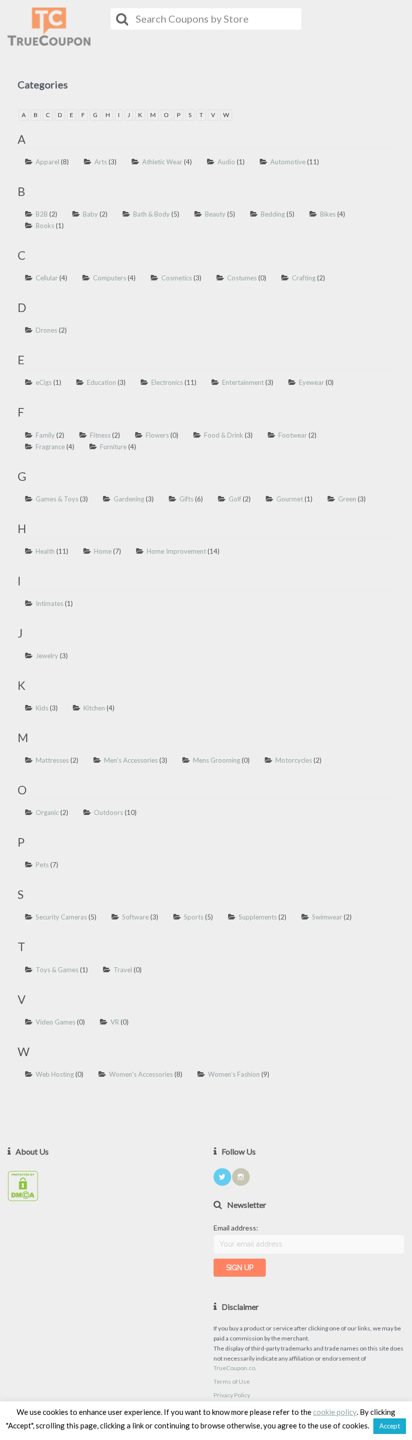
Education (101, 382)
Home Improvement (176, 551)
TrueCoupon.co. (235, 1368)
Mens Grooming (216, 760)
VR (115, 1022)
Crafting (304, 278)
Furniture (113, 447)
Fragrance (50, 447)
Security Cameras (61, 917)
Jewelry (47, 656)
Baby (90, 214)
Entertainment (243, 382)
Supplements (258, 917)
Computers (109, 278)
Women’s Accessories (141, 1074)
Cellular (47, 278)
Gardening (129, 499)
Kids (42, 708)
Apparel (47, 162)
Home (103, 551)
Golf (235, 499)
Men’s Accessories (131, 760)
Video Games (55, 1022)
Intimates (49, 603)
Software (135, 917)
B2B (42, 214)
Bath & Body (151, 214)
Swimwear (327, 917)
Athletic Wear (162, 162)
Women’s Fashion (234, 1074)
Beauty (215, 214)
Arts (100, 162)
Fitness (100, 435)
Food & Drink (223, 435)
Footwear (292, 435)
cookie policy (335, 1412)
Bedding (273, 214)
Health (45, 551)
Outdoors (108, 812)
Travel (123, 970)
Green (347, 499)
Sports (193, 917)
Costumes (242, 278)
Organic (47, 812)
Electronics (167, 382)
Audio (226, 162)
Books (45, 226)
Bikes (328, 214)
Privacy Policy (232, 1395)
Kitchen (94, 708)
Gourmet (289, 499)
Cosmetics (176, 278)
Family (45, 435)
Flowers (157, 435)
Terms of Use (232, 1381)
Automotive (287, 162)
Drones (46, 330)
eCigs (44, 382)
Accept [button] (389, 1426)
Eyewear (311, 382)
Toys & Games (57, 970)
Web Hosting (55, 1074)
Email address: (236, 1227)
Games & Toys (57, 499)
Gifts (186, 499)
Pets (42, 865)
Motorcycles (293, 760)
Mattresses (52, 760)
